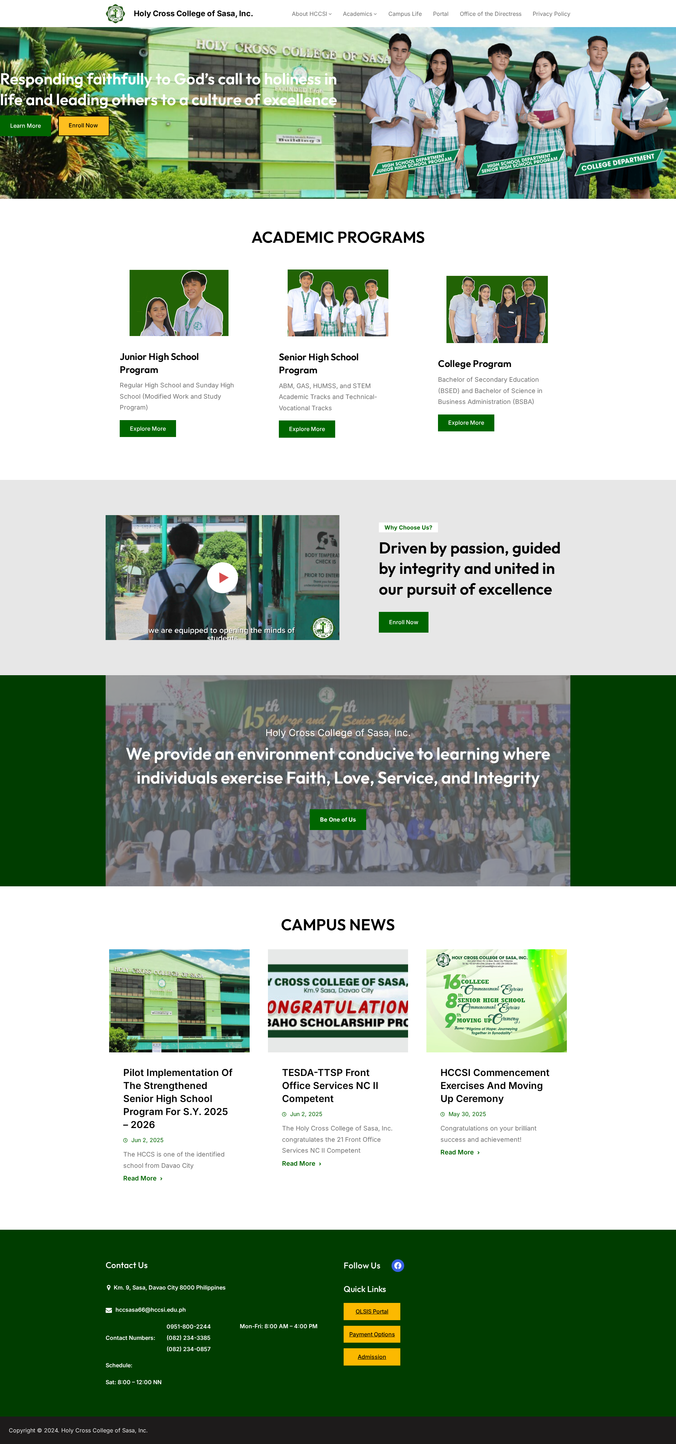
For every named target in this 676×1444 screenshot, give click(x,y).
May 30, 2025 (467, 1113)
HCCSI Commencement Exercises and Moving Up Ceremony (495, 1085)
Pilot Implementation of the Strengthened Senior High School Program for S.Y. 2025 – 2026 (178, 1098)
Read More (140, 1178)
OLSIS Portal (372, 1311)
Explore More (148, 428)
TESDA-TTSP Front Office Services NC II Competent (330, 1085)
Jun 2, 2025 (147, 1140)
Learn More (25, 125)
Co (444, 363)
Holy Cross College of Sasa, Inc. (193, 13)
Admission (372, 1356)
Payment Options (372, 1334)
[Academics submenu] (375, 13)
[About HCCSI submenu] (330, 13)
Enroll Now (83, 125)
